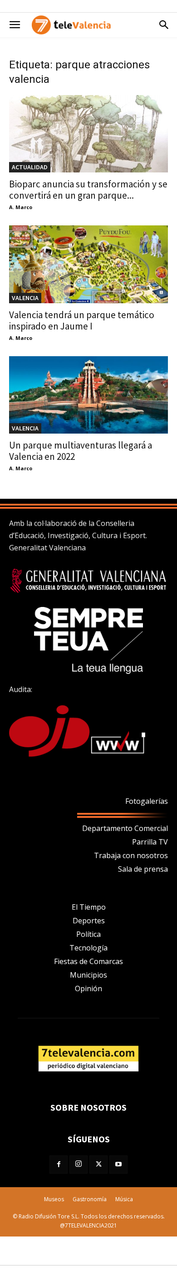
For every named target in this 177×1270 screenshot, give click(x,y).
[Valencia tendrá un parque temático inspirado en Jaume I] (88, 264)
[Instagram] (78, 1164)
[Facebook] (58, 1164)
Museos (54, 1199)
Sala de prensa (143, 869)
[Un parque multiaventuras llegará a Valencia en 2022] (88, 395)
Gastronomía (90, 1199)
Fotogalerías (146, 801)
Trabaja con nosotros (131, 855)
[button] (14, 25)
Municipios (88, 975)
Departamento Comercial (125, 828)
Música (124, 1199)
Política (88, 934)
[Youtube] (118, 1164)
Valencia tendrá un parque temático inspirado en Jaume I (81, 320)
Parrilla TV (150, 842)
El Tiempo (89, 907)
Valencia (25, 298)
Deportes (89, 921)
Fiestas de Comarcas (88, 961)
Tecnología (88, 948)
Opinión (88, 988)
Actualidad (30, 167)
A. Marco (20, 207)
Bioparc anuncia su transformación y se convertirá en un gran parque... (88, 189)
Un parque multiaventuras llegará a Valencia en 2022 (80, 451)
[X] (98, 1164)
